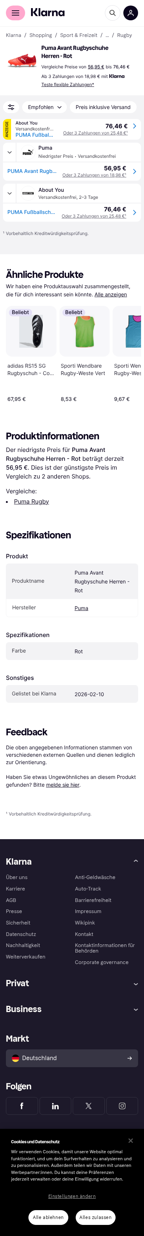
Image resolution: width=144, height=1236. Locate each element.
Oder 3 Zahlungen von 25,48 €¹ (95, 133)
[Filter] (11, 107)
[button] (22, 60)
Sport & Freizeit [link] (78, 35)
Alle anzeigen (111, 295)
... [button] (107, 35)
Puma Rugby (31, 501)
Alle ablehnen (48, 1217)
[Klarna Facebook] (22, 1106)
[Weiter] (127, 352)
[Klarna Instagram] (122, 1106)
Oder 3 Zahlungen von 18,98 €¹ (94, 175)
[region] (72, 1182)
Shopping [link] (41, 35)
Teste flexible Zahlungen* (67, 84)
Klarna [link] (13, 35)
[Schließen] (131, 1141)
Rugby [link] (124, 35)
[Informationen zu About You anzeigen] (10, 193)
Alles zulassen (95, 1217)
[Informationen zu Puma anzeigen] (10, 152)
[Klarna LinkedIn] (56, 1106)
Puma (81, 608)
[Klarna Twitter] (89, 1106)
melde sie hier (62, 785)
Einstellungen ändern (72, 1196)
